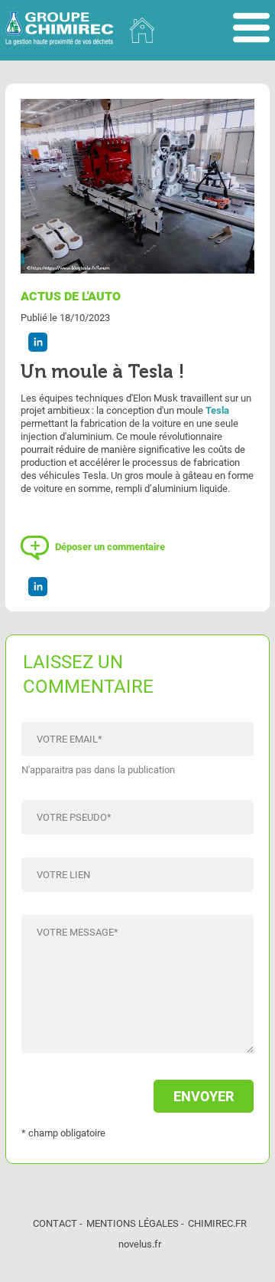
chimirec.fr (217, 1223)
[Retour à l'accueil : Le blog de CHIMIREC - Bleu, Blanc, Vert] (142, 29)
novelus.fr (139, 1244)
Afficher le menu (251, 28)
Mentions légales (132, 1223)
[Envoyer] (137, 1088)
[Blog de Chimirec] (59, 30)
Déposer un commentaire (110, 546)
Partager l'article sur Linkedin (37, 342)
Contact (55, 1223)
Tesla (217, 410)
